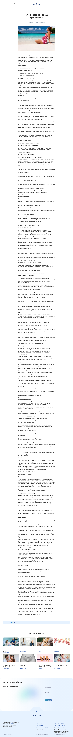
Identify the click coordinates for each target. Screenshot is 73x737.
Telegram (42, 727)
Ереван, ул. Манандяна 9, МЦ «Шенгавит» (61, 729)
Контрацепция (39, 725)
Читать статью (6, 652)
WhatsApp (47, 727)
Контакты (16, 3)
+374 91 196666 (39, 729)
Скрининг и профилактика (59, 723)
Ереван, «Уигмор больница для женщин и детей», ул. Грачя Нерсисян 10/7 (61, 732)
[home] (36, 4)
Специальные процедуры (59, 725)
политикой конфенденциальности (57, 695)
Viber (37, 727)
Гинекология (39, 723)
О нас (11, 3)
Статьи (6, 3)
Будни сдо (59, 727)
